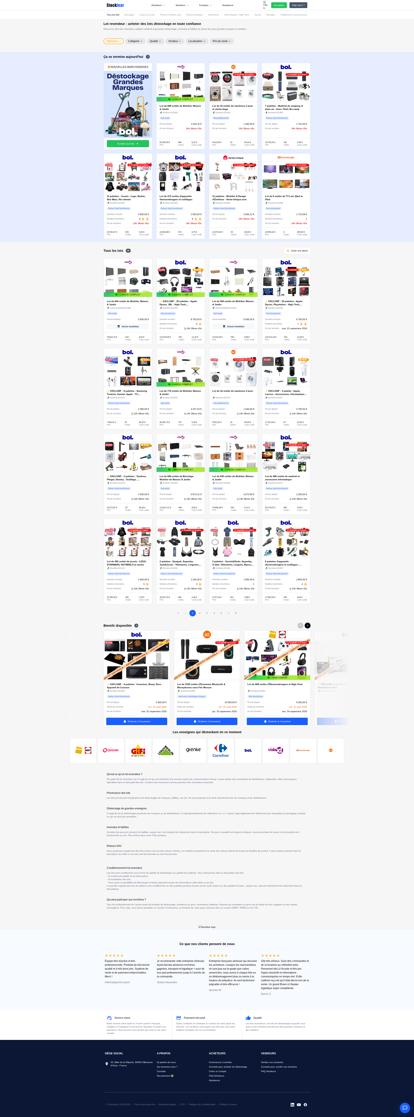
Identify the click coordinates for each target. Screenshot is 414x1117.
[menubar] (192, 5)
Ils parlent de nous (166, 1062)
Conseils (161, 1071)
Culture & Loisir (147, 14)
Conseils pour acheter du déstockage (228, 1066)
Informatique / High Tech (236, 14)
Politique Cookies (228, 1104)
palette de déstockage (160, 873)
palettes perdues (182, 885)
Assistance (214, 1080)
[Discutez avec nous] (405, 1108)
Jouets (257, 14)
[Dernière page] (236, 613)
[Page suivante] (228, 613)
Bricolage (129, 14)
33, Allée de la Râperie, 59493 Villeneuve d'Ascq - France (132, 1064)
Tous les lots (113, 14)
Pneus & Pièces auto (170, 14)
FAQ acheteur (159, 835)
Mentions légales (167, 1104)
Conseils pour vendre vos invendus (279, 1066)
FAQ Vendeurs (268, 1071)
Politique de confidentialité (202, 1104)
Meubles (270, 14)
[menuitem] (158, 5)
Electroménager (194, 14)
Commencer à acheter (220, 1062)
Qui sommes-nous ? (167, 1066)
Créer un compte (217, 1071)
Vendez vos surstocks (272, 1062)
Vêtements (213, 14)
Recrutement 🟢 (165, 1075)
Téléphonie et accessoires (293, 14)
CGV (182, 1104)
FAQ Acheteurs (216, 1075)
